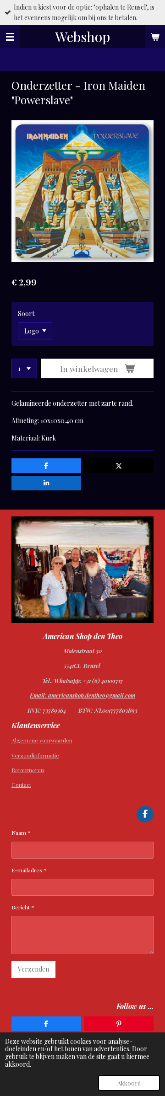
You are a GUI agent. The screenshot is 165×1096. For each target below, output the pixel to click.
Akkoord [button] (129, 1083)
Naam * (21, 832)
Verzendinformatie (35, 755)
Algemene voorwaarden (41, 740)
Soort (26, 313)
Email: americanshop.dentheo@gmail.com (82, 695)
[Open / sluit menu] (10, 36)
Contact (21, 784)
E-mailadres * (29, 870)
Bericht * (22, 907)
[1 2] (24, 369)
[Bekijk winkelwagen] (155, 36)
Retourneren (27, 770)
